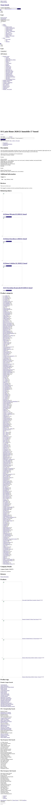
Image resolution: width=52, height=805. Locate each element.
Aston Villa (8, 58)
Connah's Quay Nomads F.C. (9, 356)
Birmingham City (6, 327)
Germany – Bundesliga (10, 31)
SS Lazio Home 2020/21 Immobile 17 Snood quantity (11, 138)
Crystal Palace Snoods (5, 690)
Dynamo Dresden (6, 367)
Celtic (4, 345)
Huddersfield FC (6, 426)
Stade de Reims (6, 528)
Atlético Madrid (6, 318)
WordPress (24, 800)
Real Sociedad (6, 492)
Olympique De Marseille (8, 468)
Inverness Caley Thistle (7, 428)
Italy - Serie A (12, 140)
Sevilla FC (5, 513)
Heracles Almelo (6, 424)
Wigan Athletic (6, 562)
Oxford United (6, 471)
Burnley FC (8, 60)
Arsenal (7, 57)
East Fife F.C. (6, 368)
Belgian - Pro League (7, 324)
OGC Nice (5, 467)
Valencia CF (5, 550)
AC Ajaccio (5, 300)
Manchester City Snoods (5, 697)
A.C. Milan (5, 295)
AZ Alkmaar (5, 319)
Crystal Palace (8, 63)
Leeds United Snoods (5, 693)
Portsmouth (5, 479)
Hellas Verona (6, 423)
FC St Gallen (5, 395)
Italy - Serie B (6, 433)
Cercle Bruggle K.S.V (7, 346)
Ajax (4, 307)
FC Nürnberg (5, 394)
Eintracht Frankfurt (7, 370)
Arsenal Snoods (4, 684)
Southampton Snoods (5, 701)
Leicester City (8, 66)
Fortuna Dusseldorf (7, 402)
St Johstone (5, 524)
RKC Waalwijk (6, 494)
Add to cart (3, 139)
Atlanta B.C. (5, 317)
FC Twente (5, 396)
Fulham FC (8, 65)
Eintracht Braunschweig (8, 369)
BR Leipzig (5, 334)
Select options (9, 216)
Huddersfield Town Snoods (6, 721)
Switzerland (5, 537)
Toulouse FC (5, 543)
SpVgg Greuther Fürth (7, 520)
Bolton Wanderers (6, 331)
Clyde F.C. (5, 354)
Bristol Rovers (6, 336)
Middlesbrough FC (7, 454)
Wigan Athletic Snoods (5, 737)
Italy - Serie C (6, 434)
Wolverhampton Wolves (10, 79)
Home (4, 24)
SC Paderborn (6, 504)
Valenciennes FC (6, 551)
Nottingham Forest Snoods (6, 728)
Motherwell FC (6, 458)
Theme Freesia (15, 800)
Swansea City (6, 536)
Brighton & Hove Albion (11, 59)
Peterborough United (7, 477)
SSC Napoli (5, 523)
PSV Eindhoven (6, 483)
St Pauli (4, 526)
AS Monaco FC (6, 311)
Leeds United (8, 67)
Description (5, 142)
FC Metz (5, 392)
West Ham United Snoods (6, 705)
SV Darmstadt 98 (6, 534)
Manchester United (9, 71)
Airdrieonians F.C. (6, 304)
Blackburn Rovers (6, 328)
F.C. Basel (5, 378)
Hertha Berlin (5, 425)
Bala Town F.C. (6, 320)
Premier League (9, 26)
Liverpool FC (8, 68)
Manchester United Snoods (6, 698)
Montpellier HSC (6, 457)
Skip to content (4, 1)
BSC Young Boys (6, 337)
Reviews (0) (5, 145)
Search (19, 8)
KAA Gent (5, 440)
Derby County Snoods (5, 720)
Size (1, 136)
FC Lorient (5, 391)
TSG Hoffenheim (6, 544)
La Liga (4, 443)
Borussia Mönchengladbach (8, 333)
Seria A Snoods (6, 511)
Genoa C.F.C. (6, 411)
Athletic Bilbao (6, 316)
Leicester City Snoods (5, 695)
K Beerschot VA (6, 436)
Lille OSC (5, 448)
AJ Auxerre (5, 306)
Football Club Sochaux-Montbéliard (10, 401)
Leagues (4, 25)
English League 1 (9, 29)
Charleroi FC (5, 348)
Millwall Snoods (4, 726)
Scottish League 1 (6, 508)
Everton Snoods (4, 691)
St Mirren (5, 525)
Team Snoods (5, 5)
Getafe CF (5, 415)
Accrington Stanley (7, 301)
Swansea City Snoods (5, 735)
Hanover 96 (5, 421)
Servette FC (5, 512)
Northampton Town (7, 462)
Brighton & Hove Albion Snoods (7, 687)
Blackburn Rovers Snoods (6, 713)
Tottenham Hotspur (9, 75)
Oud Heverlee (6, 470)
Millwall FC (5, 456)
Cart (6, 40)
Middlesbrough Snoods (5, 724)
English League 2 (6, 374)
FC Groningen (6, 386)
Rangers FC (5, 485)
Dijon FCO (5, 362)
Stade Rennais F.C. (7, 529)
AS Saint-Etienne (6, 314)
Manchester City (9, 70)
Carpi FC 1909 (6, 343)
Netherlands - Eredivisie (8, 459)
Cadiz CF (5, 341)
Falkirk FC (5, 382)
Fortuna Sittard (6, 403)
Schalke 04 (5, 506)
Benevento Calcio (6, 326)
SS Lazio (18, 140)
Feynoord (5, 399)
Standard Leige (6, 530)
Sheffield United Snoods (5, 700)
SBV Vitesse (5, 501)
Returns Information (5, 576)
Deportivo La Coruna (7, 360)
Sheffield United (9, 73)
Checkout (7, 41)
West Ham (8, 78)
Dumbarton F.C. (6, 365)
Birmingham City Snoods (6, 712)
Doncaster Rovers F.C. (7, 364)
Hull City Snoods (4, 722)
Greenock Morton (6, 418)
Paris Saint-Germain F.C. (8, 474)
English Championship (10, 27)
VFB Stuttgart (6, 552)
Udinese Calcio (6, 546)
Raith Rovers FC (6, 484)
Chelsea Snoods (4, 689)
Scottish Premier (9, 30)
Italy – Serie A (8, 32)
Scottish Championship (7, 507)
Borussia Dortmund (7, 332)
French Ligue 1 (9, 34)
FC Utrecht (5, 398)
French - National (6, 404)
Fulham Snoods (4, 692)
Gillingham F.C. (6, 416)
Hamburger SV (6, 420)
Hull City (5, 427)
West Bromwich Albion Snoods (7, 704)
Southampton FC (9, 74)
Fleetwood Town (6, 400)
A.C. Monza (5, 296)
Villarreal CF (5, 555)
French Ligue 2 (6, 407)
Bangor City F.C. (6, 321)
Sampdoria (5, 500)
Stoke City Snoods (4, 734)
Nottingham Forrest (7, 465)
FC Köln (5, 390)
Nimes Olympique (6, 461)
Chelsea (7, 62)
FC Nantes (5, 393)
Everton (7, 64)
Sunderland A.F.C (6, 533)
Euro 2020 (5, 376)
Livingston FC (6, 450)
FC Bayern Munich (7, 385)
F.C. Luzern (5, 379)
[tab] (27, 143)
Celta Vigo (5, 344)
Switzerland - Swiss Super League (10, 538)
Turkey (4, 545)
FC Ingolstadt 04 (6, 387)
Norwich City (6, 463)
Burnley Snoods (4, 688)
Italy (4, 431)
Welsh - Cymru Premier (7, 559)
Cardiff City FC (6, 342)
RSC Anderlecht (6, 498)
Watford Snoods (4, 736)
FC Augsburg (5, 383)
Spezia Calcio (6, 519)
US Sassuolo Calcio (7, 549)
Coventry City (6, 357)
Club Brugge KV (6, 352)
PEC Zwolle (5, 476)
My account (8, 39)
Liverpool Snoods (4, 696)
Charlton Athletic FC (7, 349)
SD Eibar (5, 510)
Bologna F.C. (5, 329)
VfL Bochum (5, 553)
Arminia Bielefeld (6, 309)
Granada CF (5, 417)
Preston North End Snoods (6, 729)
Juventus (5, 435)
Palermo (4, 473)
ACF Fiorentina (6, 302)
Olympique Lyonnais (7, 469)
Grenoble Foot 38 (6, 419)
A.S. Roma (5, 299)
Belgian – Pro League (10, 35)
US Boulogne (6, 548)
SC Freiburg (5, 502)
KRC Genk (5, 441)
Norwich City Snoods (5, 727)
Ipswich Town (6, 429)
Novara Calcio (6, 466)
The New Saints (6, 540)
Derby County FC (6, 361)
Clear (11, 136)
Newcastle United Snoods (6, 699)
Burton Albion (6, 340)
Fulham (4, 409)
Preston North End (7, 482)
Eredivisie (8, 37)
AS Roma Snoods (6, 312)
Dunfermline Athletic (7, 366)
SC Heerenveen (6, 503)
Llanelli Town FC (6, 451)
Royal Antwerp (6, 496)
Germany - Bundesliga (7, 413)
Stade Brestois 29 (6, 527)
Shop (4, 38)
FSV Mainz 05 (6, 408)
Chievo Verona (6, 351)
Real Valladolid (6, 493)
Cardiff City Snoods (5, 719)
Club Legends (6, 353)
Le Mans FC (5, 444)
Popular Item (5, 478)
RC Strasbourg (6, 487)
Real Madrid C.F (6, 491)
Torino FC (5, 541)
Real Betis (5, 490)
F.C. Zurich (5, 381)
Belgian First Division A (8, 325)
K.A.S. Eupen (6, 437)
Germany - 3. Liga (6, 412)
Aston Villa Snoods (4, 685)
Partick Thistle (6, 475)
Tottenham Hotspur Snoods (6, 703)
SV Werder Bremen (7, 535)
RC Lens (5, 486)
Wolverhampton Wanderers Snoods (8, 706)
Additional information (7, 144)
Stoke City (5, 532)
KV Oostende (6, 442)
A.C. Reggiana (6, 298)
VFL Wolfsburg (6, 554)
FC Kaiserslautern (6, 388)
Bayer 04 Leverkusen (7, 323)
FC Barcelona (6, 384)
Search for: (3, 8)
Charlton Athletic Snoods (6, 718)
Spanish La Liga (9, 33)
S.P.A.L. (4, 499)
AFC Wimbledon (6, 303)
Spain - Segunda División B (8, 517)
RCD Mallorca (6, 488)
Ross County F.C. (6, 495)
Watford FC (5, 558)
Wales (4, 557)
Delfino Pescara (6, 359)
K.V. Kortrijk (5, 438)
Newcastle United (9, 72)
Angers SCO (5, 308)
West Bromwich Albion (10, 76)
